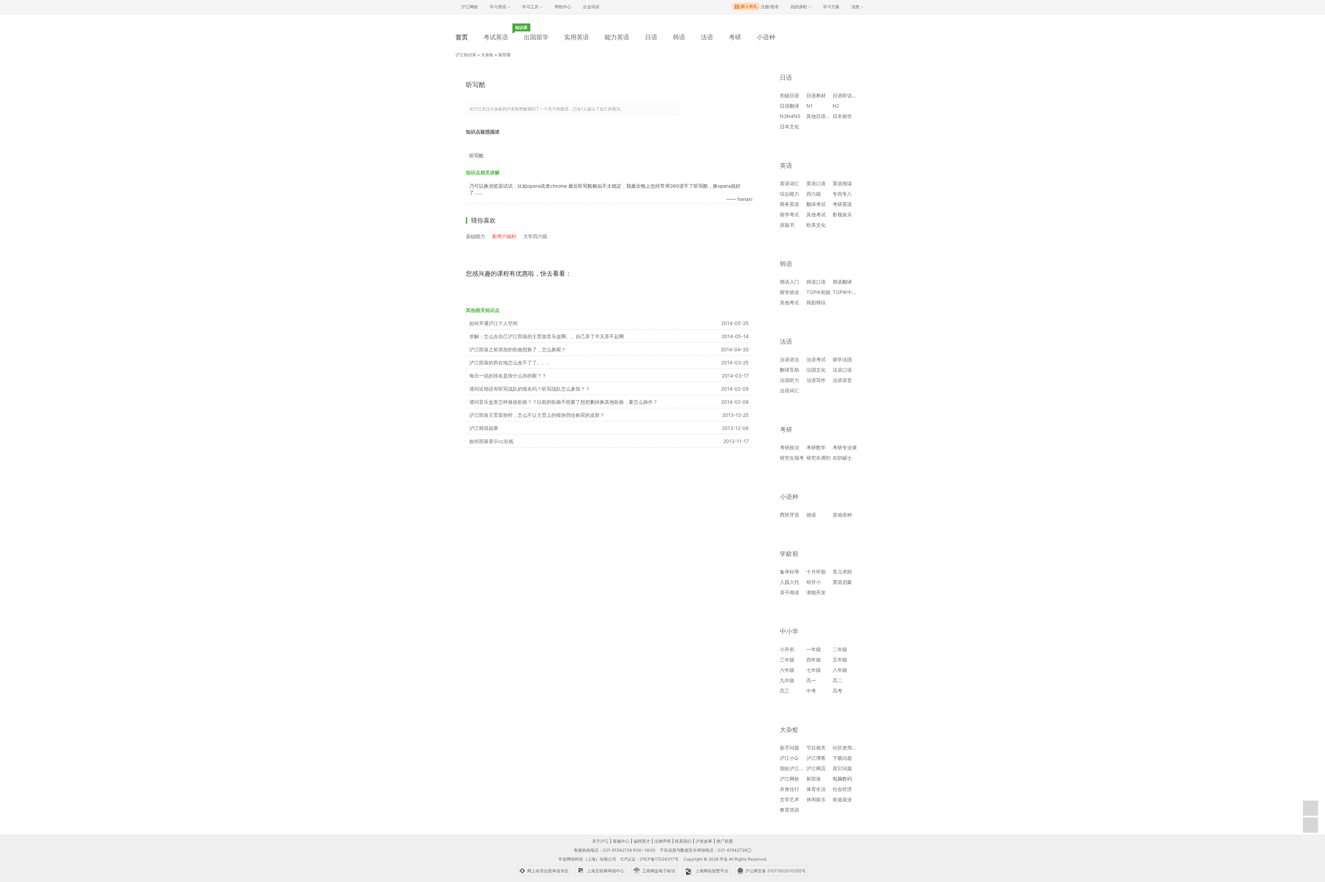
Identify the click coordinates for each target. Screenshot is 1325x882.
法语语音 (842, 380)
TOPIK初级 (818, 292)
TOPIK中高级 (847, 292)
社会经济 (842, 789)
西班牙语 (789, 515)
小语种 (766, 37)
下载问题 (842, 758)
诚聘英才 (642, 841)
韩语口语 (816, 282)
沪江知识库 (465, 54)
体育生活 (816, 789)
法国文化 (816, 370)
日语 (651, 37)
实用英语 (576, 37)
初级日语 (789, 95)
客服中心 (621, 841)
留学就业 (789, 292)
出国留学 (536, 37)
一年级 (813, 649)
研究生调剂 (818, 458)
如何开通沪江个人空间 (493, 323)
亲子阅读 (789, 592)
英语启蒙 (842, 582)
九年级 (787, 680)
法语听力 (789, 380)
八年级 (840, 670)
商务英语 (789, 204)
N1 (809, 106)
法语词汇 (789, 390)
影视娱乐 (842, 214)
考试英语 (495, 37)
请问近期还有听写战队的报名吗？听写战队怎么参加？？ (529, 389)
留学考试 (789, 214)
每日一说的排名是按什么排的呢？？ (508, 376)
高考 (837, 691)
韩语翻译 (842, 282)
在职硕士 (842, 458)
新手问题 (789, 748)
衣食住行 (789, 789)
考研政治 (789, 447)
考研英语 (842, 204)
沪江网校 (789, 779)
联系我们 (683, 841)
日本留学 (842, 116)
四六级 (813, 194)
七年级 (813, 670)
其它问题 (842, 768)
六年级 (787, 670)
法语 (707, 37)
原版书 (787, 225)
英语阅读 (842, 183)
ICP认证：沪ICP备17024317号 (649, 859)
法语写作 (816, 380)
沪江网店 (816, 768)
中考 (811, 691)
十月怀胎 (816, 572)
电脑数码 (842, 779)
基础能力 (475, 236)
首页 (461, 37)
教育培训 (789, 810)
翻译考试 (816, 204)
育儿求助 (842, 572)
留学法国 (842, 359)
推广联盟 (724, 841)
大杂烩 (487, 54)
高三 (784, 691)
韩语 (679, 37)
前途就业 (842, 799)
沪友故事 (704, 841)
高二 (837, 680)
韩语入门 (789, 282)
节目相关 (816, 748)
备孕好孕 (789, 572)
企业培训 (591, 6)
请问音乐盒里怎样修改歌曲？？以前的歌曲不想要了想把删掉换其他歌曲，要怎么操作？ (563, 402)
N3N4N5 (790, 116)
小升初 (787, 649)
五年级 (840, 660)
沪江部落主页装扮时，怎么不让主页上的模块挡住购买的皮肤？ (537, 415)
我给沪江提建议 (797, 768)
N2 (836, 106)
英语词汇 (789, 183)
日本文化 (789, 126)
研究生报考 (792, 458)
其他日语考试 (820, 116)
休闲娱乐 (816, 799)
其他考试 (816, 214)
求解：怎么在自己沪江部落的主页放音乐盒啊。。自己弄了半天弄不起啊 (546, 336)
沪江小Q (789, 758)
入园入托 (789, 582)
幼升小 (813, 582)
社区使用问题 (847, 748)
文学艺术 (789, 799)
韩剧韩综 (816, 302)
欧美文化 (816, 225)
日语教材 (816, 95)
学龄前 (789, 553)
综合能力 (789, 194)
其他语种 (842, 515)
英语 (786, 165)
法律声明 (662, 841)
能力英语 (617, 37)
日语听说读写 (847, 95)
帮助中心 (562, 6)
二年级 (840, 649)
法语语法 (789, 359)
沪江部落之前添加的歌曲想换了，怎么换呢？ (517, 349)
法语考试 (816, 359)
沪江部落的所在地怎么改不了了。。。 (510, 362)
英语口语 (816, 183)
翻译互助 (789, 370)
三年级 (787, 660)
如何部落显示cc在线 (491, 441)
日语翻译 (789, 106)
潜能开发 (816, 592)
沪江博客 (816, 758)
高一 (811, 680)
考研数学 (816, 447)
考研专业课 (845, 447)
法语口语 (842, 370)
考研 (735, 37)
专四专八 (842, 194)
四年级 (813, 660)
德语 (811, 515)
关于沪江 (600, 841)
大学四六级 (535, 236)
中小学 (789, 631)
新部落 (504, 54)
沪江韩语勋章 (483, 428)
